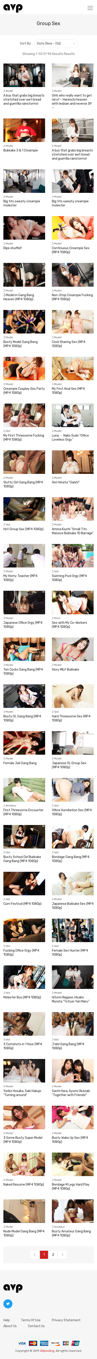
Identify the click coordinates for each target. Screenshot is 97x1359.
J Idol (6, 431)
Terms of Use (31, 1320)
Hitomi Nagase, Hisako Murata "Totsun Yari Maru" (70, 999)
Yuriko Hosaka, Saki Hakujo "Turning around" (22, 1093)
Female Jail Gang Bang (20, 763)
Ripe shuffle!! (12, 248)
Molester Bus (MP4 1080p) (22, 997)
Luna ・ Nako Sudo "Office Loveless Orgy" (70, 438)
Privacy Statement (66, 1320)
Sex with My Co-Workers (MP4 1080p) (69, 625)
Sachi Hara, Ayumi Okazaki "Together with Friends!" (71, 1093)
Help (6, 1320)
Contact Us (36, 1326)
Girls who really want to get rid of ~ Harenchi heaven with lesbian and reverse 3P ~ (72, 102)
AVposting (47, 1350)
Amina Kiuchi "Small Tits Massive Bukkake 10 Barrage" (73, 531)
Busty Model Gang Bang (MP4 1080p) (20, 344)
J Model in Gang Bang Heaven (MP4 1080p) (18, 297)
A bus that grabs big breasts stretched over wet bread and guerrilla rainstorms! (23, 100)
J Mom (56, 618)
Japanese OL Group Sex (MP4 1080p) (69, 765)
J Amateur (9, 805)
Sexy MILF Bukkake (65, 669)
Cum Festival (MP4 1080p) (22, 904)
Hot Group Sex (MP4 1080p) (23, 529)
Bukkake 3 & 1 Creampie (20, 150)
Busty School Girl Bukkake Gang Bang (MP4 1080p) (22, 859)
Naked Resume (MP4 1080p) (23, 1184)
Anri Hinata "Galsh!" (66, 482)
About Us (10, 1326)
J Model (8, 91)
